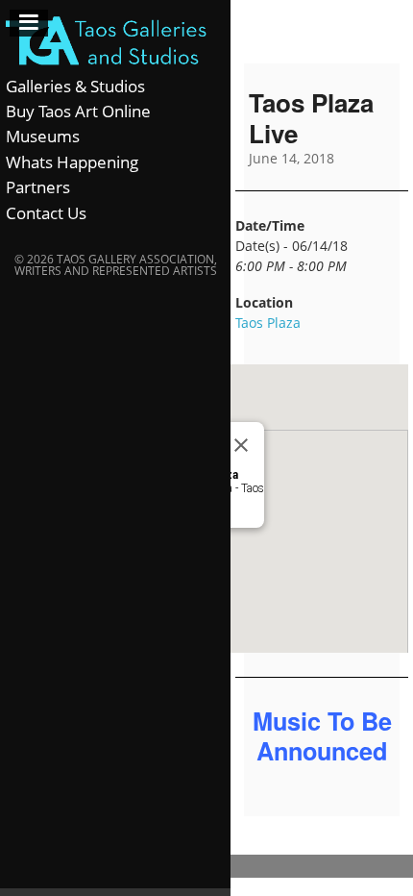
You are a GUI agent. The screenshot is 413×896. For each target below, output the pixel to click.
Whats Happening (72, 162)
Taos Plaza (268, 322)
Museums (43, 136)
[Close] (241, 445)
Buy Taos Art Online (78, 111)
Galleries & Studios (75, 86)
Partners (38, 187)
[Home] (115, 42)
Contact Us (46, 213)
